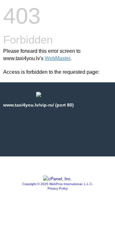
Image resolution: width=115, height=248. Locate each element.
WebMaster (57, 58)
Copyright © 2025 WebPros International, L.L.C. (57, 184)
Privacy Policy (58, 188)
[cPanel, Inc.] (57, 178)
